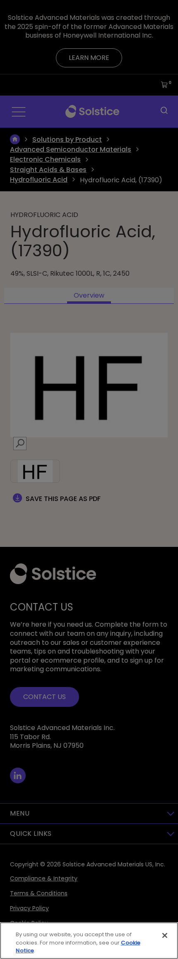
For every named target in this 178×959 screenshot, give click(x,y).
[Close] (165, 935)
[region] (89, 940)
